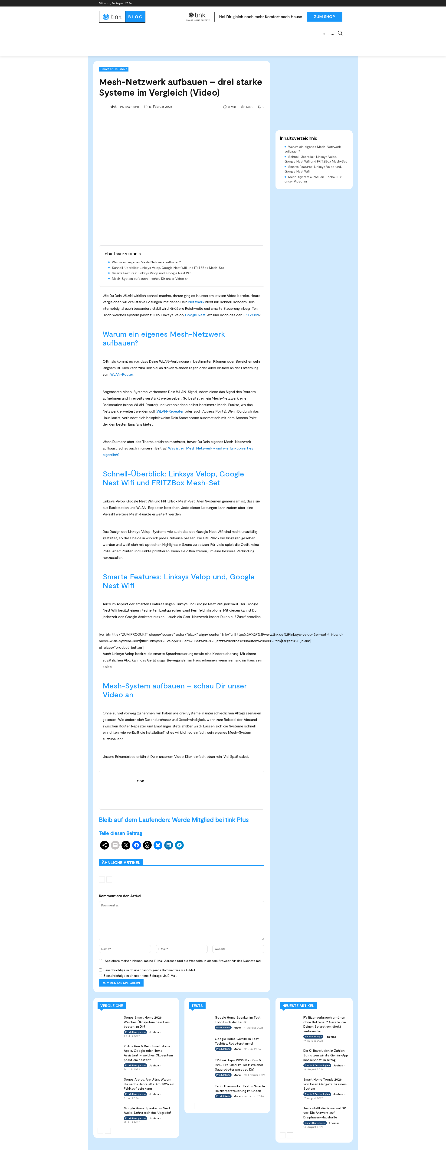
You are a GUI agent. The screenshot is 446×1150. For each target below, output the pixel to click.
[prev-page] (102, 879)
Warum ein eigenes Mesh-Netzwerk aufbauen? (146, 262)
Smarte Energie (313, 1036)
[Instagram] (325, 3)
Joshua (154, 1032)
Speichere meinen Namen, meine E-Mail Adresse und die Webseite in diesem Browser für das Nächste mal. (183, 961)
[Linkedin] (331, 3)
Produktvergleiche (251, 852)
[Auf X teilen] (125, 845)
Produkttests (221, 852)
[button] (335, 33)
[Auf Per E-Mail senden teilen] (115, 845)
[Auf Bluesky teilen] (158, 845)
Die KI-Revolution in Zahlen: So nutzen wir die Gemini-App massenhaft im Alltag (325, 1055)
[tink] (104, 106)
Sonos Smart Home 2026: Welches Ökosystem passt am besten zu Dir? (147, 1021)
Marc (237, 1027)
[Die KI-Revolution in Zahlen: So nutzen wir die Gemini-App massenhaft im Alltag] (290, 1054)
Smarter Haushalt (113, 69)
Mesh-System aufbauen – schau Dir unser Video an (150, 278)
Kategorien (197, 852)
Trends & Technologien (317, 1065)
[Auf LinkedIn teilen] (168, 845)
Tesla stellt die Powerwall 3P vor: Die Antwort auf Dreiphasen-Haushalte (324, 1112)
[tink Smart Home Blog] (140, 17)
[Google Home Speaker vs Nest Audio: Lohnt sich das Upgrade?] (109, 1112)
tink (113, 106)
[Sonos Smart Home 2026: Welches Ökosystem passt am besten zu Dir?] (109, 1021)
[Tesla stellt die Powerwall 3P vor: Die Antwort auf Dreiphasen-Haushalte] (290, 1111)
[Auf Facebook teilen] (136, 845)
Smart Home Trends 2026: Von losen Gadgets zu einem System (325, 1083)
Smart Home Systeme (166, 852)
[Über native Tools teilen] (104, 845)
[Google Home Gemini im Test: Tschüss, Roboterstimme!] (200, 1042)
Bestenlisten (202, 855)
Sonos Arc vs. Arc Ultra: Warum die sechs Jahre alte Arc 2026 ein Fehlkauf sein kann (149, 1083)
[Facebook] (318, 3)
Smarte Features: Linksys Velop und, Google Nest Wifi (151, 273)
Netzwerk (196, 302)
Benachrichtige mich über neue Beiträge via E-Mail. (140, 975)
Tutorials (224, 855)
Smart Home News (251, 855)
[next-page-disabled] (109, 879)
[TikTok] (338, 3)
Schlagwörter (134, 852)
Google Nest (195, 315)
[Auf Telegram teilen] (179, 845)
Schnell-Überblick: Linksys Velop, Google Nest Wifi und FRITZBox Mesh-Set (168, 268)
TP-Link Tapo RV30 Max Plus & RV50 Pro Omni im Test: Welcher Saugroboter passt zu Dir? (239, 1064)
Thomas (330, 1036)
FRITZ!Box (251, 315)
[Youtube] (344, 3)
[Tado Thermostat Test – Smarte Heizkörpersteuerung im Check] (200, 1090)
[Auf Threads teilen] (147, 845)
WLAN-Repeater (170, 411)
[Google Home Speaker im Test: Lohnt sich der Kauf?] (200, 1021)
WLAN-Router (121, 374)
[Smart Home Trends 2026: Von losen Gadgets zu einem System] (290, 1082)
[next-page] (108, 1131)
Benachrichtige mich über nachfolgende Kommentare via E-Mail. (150, 970)
